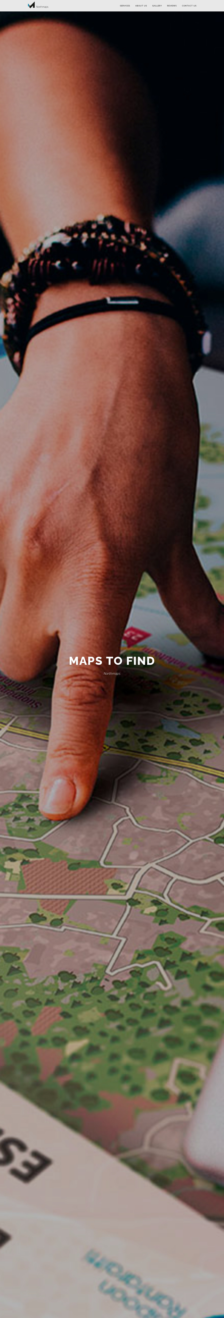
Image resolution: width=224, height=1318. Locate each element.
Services (125, 6)
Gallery (157, 6)
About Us (141, 6)
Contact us (189, 6)
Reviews (172, 6)
